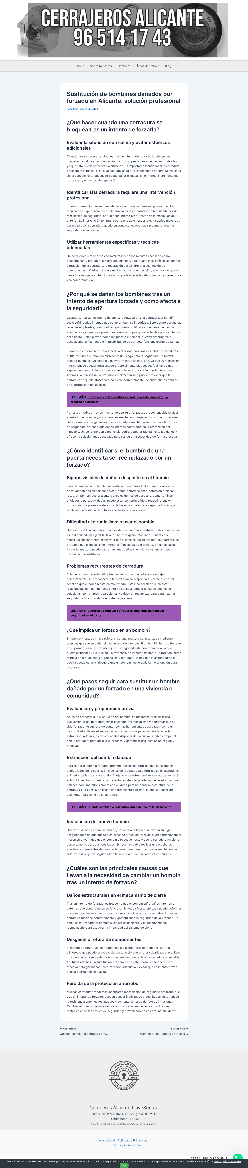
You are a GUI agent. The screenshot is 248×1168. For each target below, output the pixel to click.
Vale (124, 1165)
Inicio (80, 66)
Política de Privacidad (133, 1140)
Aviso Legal (107, 1140)
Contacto (124, 66)
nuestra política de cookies (227, 1161)
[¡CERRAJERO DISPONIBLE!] (238, 1158)
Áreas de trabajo (147, 66)
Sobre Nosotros (101, 66)
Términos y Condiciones (124, 1145)
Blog (168, 66)
